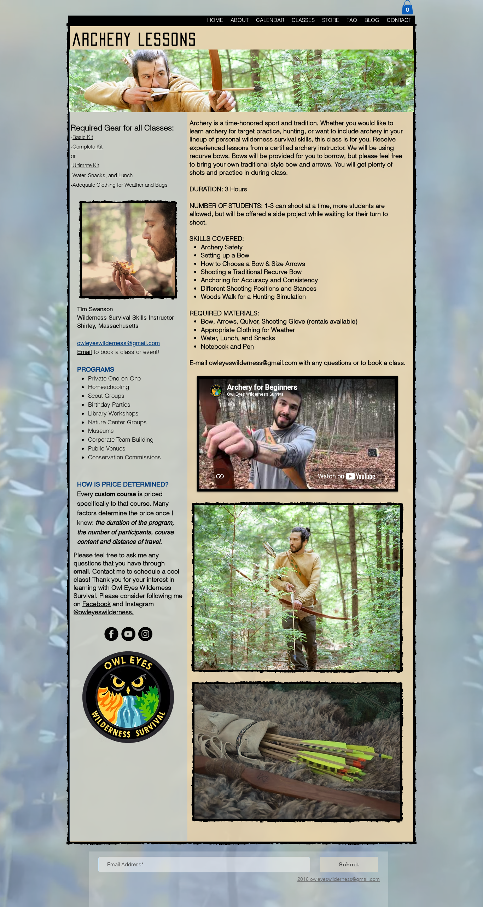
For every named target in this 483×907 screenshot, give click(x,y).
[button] (407, 7)
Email (84, 351)
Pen (248, 346)
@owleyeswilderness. (104, 612)
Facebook (96, 604)
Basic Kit (82, 137)
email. (82, 571)
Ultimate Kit (85, 165)
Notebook (214, 346)
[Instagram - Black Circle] (145, 634)
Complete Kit (87, 146)
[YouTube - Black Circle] (128, 634)
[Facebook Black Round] (111, 634)
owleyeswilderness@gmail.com (253, 363)
